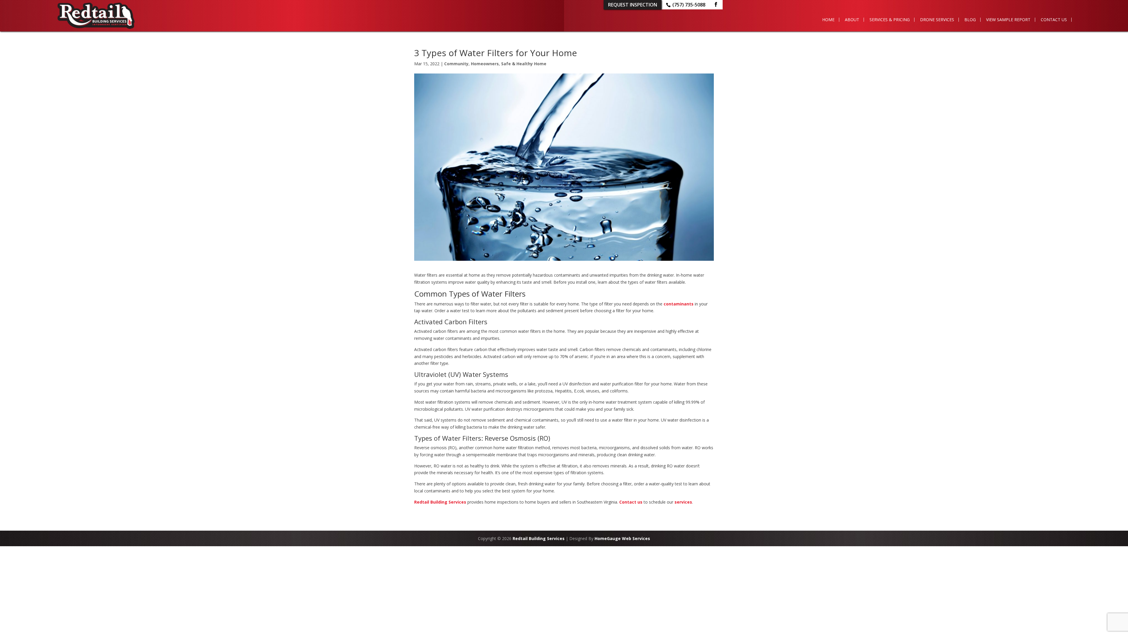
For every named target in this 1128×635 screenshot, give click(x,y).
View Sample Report (1008, 20)
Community (456, 63)
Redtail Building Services (440, 502)
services (683, 502)
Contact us (630, 502)
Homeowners (485, 63)
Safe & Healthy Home (523, 63)
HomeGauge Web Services (622, 538)
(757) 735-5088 (688, 4)
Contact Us (1054, 20)
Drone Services (937, 20)
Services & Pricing (890, 20)
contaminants (679, 304)
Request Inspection (632, 4)
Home (828, 20)
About (852, 20)
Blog (970, 20)
